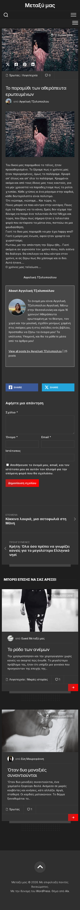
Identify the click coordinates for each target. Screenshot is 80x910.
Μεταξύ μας (40, 5)
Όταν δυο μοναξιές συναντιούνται (27, 772)
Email (46, 437)
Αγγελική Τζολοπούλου (34, 101)
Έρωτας (14, 75)
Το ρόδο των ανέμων (28, 649)
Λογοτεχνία (30, 75)
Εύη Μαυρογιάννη (32, 758)
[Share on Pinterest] (24, 64)
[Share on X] (9, 64)
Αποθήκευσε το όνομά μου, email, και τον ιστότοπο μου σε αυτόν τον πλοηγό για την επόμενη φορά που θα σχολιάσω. (37, 469)
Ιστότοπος (13, 451)
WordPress (43, 891)
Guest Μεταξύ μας (33, 638)
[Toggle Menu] (75, 22)
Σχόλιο (12, 412)
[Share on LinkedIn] (33, 64)
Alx (67, 891)
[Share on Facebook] (16, 64)
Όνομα (12, 437)
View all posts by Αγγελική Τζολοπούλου (35, 351)
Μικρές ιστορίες (37, 679)
